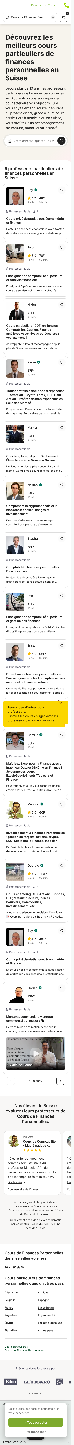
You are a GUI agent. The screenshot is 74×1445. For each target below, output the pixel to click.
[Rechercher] (61, 141)
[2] (36, 1393)
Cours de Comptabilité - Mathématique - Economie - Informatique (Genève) (39, 1144)
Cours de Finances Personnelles (24, 1350)
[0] (29, 1393)
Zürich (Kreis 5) (14, 1267)
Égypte (9, 1322)
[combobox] (30, 17)
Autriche (43, 1292)
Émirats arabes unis (50, 1322)
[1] (32, 1393)
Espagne (43, 1300)
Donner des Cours (43, 5)
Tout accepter (36, 1422)
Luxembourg (46, 1307)
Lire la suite (15, 1182)
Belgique (10, 1300)
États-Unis (11, 1330)
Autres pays (45, 1330)
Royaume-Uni (46, 1315)
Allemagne (11, 1292)
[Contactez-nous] (66, 5)
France (9, 1307)
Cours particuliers (15, 1346)
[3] (40, 1393)
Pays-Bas (11, 1315)
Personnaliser (36, 1432)
